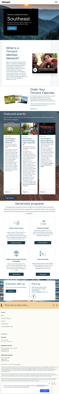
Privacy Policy (41, 385)
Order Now (33, 108)
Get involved (16, 274)
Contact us (11, 291)
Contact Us (12, 28)
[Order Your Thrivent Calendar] (16, 98)
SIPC (34, 369)
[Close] (49, 383)
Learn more (43, 274)
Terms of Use (17, 364)
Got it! (44, 390)
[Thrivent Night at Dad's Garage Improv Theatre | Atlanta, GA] (47, 129)
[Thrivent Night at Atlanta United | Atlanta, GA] (12, 129)
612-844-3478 (35, 290)
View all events (10, 198)
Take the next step (16, 242)
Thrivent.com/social (11, 119)
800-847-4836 (4, 340)
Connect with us (42, 242)
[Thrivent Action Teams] (16, 222)
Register (7, 192)
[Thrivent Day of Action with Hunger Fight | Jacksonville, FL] (29, 129)
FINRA (30, 369)
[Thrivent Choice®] (42, 253)
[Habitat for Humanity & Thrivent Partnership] (16, 253)
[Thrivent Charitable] (42, 222)
